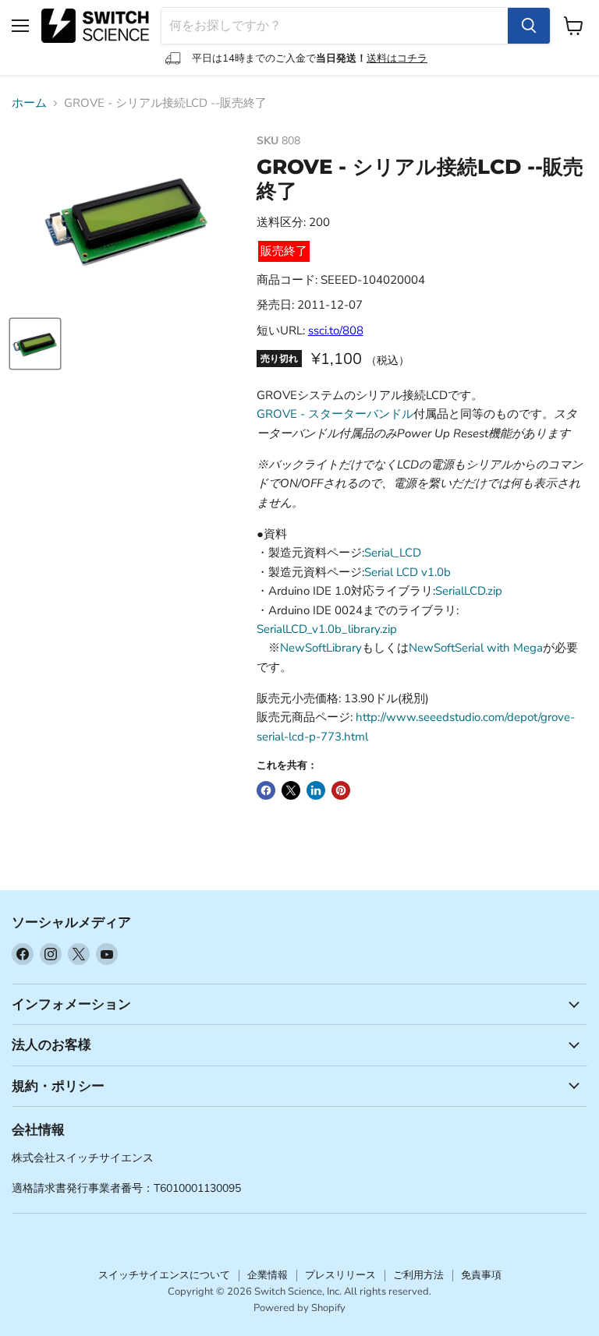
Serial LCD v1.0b (407, 572)
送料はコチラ (397, 58)
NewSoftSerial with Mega (476, 648)
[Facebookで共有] (266, 790)
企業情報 (267, 1275)
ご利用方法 (418, 1275)
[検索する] (529, 26)
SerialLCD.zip (468, 591)
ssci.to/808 (335, 330)
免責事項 (481, 1275)
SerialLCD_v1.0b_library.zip (327, 629)
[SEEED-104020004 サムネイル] (35, 344)
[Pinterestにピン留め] (340, 790)
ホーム (29, 103)
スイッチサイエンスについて (164, 1275)
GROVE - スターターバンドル (335, 414)
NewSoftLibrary (321, 648)
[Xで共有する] (291, 790)
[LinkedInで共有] (316, 790)
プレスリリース (340, 1275)
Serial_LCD (392, 552)
